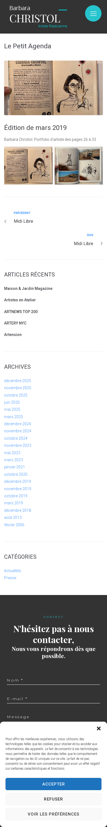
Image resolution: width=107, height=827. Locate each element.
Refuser (53, 799)
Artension (13, 334)
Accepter (53, 784)
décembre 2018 (17, 510)
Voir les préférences (53, 814)
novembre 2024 (17, 431)
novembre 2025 (17, 388)
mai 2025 (12, 409)
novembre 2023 (17, 445)
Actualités (12, 571)
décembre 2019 (17, 481)
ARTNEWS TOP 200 (21, 312)
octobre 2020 (15, 474)
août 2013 (13, 517)
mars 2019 (13, 503)
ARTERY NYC (15, 323)
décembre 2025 (17, 381)
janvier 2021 (14, 467)
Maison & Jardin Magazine (28, 288)
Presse (10, 578)
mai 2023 (12, 453)
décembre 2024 (17, 424)
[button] (99, 728)
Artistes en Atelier (20, 300)
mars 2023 (13, 460)
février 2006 (14, 525)
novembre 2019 (17, 489)
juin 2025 (12, 402)
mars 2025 (13, 417)
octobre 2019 (15, 496)
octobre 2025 (15, 395)
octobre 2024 (15, 438)
